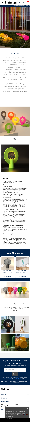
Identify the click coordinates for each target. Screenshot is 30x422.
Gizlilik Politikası (8, 378)
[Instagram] (2, 409)
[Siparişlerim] (24, 2)
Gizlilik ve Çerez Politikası (12, 414)
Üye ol (15, 374)
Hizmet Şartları (17, 378)
